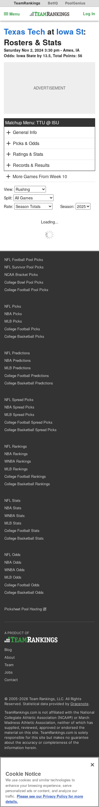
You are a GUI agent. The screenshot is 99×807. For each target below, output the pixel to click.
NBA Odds (12, 562)
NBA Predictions (17, 360)
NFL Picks (12, 306)
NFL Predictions (17, 352)
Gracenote (79, 703)
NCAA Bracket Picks (21, 274)
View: (8, 189)
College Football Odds (22, 584)
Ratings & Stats (28, 154)
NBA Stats (12, 507)
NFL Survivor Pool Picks (24, 267)
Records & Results (31, 165)
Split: (8, 198)
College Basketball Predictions (28, 383)
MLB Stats (12, 523)
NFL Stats (12, 500)
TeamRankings (27, 3)
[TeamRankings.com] (50, 14)
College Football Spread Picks (28, 422)
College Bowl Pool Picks (23, 282)
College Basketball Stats (24, 538)
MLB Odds (12, 577)
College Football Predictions (26, 375)
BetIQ (53, 3)
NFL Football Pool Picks (23, 259)
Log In (89, 13)
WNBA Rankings (17, 461)
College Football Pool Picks (26, 289)
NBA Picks (13, 313)
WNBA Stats (14, 515)
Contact (11, 679)
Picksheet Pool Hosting (23, 608)
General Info (25, 132)
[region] (49, 782)
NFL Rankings (15, 446)
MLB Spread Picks (19, 414)
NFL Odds (12, 554)
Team (8, 665)
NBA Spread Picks (19, 407)
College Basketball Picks (24, 336)
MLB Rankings (16, 468)
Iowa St (69, 31)
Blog (8, 649)
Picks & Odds (26, 143)
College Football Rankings (25, 476)
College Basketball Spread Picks (30, 429)
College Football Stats (22, 530)
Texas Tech (24, 31)
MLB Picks (13, 321)
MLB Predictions (17, 367)
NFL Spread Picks (19, 399)
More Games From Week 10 (40, 176)
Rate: (8, 206)
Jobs (8, 672)
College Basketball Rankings (27, 483)
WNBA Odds (14, 569)
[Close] (92, 765)
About (9, 657)
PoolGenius (75, 3)
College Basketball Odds (24, 592)
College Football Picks (22, 328)
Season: (67, 206)
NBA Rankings (16, 453)
